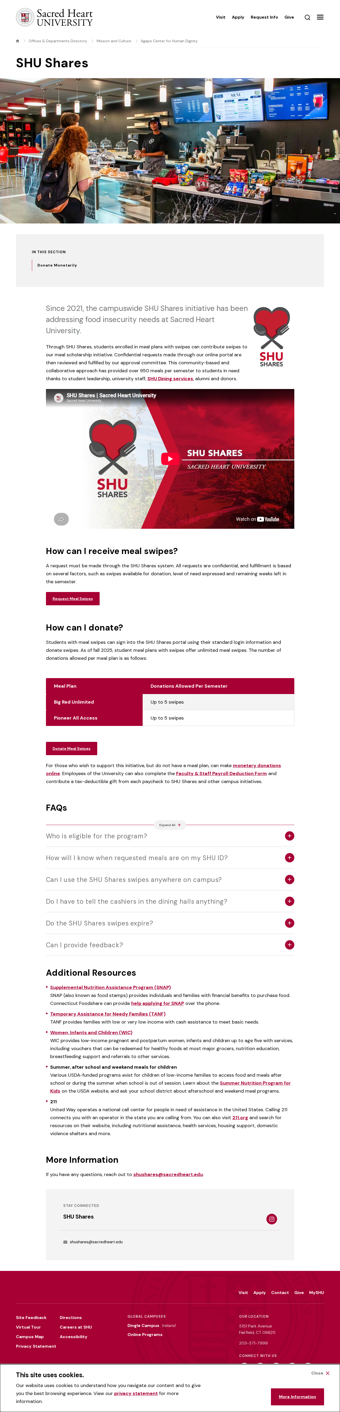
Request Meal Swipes (73, 598)
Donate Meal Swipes (72, 748)
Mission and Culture (114, 41)
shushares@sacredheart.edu (168, 1174)
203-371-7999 (253, 1343)
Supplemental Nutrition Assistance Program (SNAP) (110, 987)
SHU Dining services (170, 378)
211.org (240, 1117)
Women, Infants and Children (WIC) (91, 1032)
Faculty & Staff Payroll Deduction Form (221, 773)
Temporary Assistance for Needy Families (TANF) (107, 1014)
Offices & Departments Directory (58, 41)
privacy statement (136, 1393)
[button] (320, 17)
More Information (297, 1397)
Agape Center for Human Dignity (169, 41)
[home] (17, 41)
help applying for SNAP (157, 1003)
